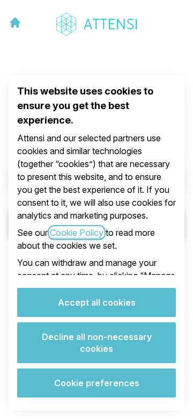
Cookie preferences (96, 383)
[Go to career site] (15, 22)
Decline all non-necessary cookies (97, 342)
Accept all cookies (97, 302)
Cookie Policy (76, 232)
